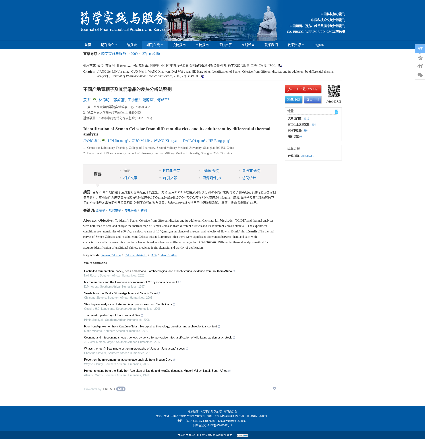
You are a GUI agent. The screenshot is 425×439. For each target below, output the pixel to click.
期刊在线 (153, 45)
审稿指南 (202, 45)
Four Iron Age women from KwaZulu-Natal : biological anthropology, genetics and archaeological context (150, 326)
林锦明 (104, 100)
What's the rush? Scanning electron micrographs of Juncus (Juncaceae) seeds (134, 348)
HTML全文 (171, 170)
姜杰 (86, 100)
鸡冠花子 (115, 210)
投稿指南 (179, 45)
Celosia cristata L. (136, 255)
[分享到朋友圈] (420, 75)
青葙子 (100, 210)
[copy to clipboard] (202, 76)
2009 (134, 54)
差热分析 (131, 210)
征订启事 (225, 45)
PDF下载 (296, 89)
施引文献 (170, 178)
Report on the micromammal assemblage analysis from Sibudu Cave (128, 359)
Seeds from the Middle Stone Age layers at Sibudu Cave (120, 293)
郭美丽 (118, 100)
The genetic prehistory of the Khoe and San (112, 315)
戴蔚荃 (148, 100)
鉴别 (144, 210)
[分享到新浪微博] (420, 66)
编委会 (132, 45)
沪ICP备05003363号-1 (219, 425)
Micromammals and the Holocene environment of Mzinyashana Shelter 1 (130, 282)
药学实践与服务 (113, 54)
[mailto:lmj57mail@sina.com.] (94, 99)
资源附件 (212, 178)
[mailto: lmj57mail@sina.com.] (103, 140)
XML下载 (293, 99)
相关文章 (130, 178)
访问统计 (249, 178)
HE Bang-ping (219, 141)
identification (168, 255)
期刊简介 (107, 45)
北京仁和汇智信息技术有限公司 (207, 435)
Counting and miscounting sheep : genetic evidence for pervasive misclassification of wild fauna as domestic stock (158, 337)
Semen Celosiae (111, 255)
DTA (154, 255)
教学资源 (294, 45)
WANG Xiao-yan (166, 141)
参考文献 (251, 170)
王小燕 (133, 100)
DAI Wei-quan (193, 141)
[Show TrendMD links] (274, 388)
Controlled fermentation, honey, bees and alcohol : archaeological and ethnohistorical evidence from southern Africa (158, 271)
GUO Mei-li (140, 141)
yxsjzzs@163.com (235, 420)
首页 (88, 45)
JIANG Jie (90, 141)
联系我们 (271, 45)
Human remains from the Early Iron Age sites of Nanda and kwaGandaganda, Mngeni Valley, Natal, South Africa (155, 370)
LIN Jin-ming (117, 141)
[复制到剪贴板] (279, 65)
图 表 (211, 170)
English (318, 45)
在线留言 (248, 45)
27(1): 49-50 (151, 54)
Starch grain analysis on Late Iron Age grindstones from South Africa (128, 304)
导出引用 (312, 99)
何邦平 (162, 100)
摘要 (126, 170)
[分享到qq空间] (420, 57)
